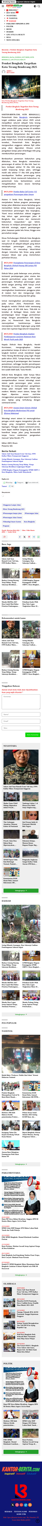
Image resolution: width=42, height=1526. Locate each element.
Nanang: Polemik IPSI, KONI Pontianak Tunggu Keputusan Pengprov (27, 1314)
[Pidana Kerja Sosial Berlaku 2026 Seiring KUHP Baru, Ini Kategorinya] (31, 1106)
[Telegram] (26, 1505)
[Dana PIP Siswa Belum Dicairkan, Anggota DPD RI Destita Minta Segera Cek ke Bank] (21, 1195)
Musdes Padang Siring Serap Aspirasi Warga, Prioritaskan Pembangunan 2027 (30, 1005)
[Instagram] (17, 1505)
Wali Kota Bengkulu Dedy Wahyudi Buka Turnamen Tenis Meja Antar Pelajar (26, 1337)
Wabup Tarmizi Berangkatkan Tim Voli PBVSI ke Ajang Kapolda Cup (27, 1325)
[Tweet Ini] (24, 537)
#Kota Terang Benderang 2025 (13, 509)
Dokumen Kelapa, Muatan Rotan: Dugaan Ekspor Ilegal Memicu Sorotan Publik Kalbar (30, 843)
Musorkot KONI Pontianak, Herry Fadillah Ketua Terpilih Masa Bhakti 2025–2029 (27, 1303)
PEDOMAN (33, 1512)
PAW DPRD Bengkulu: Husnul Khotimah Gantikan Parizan (20, 1238)
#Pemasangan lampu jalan (12, 513)
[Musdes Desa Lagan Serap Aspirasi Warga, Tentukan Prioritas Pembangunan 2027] (11, 995)
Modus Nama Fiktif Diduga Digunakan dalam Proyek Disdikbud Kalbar (11, 806)
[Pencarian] (39, 6)
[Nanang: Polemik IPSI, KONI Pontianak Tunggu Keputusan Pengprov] (9, 1314)
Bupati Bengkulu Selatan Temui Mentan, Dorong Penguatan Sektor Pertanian (31, 1135)
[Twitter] (13, 1505)
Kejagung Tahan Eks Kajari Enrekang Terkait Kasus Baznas (10, 1135)
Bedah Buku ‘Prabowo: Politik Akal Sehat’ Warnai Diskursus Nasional (20, 1076)
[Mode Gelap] (35, 6)
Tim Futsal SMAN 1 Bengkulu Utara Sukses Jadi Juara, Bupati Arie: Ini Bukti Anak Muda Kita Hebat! (27, 1349)
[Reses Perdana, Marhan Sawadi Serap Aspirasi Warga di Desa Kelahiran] (30, 1433)
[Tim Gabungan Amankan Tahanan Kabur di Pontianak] (12, 815)
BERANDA (5, 57)
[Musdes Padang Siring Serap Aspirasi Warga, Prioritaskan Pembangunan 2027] (31, 995)
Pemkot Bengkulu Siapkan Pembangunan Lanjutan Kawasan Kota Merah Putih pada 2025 (20, 337)
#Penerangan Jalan (31, 513)
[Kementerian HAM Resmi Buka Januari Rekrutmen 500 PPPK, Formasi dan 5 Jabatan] (12, 871)
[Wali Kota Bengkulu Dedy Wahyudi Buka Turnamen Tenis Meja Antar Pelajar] (9, 1336)
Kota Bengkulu (29, 522)
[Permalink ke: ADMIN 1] (3, 72)
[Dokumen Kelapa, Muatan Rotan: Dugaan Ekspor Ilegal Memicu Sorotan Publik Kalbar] (30, 834)
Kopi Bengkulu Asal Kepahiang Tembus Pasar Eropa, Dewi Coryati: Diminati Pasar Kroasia (21, 1256)
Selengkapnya (20, 891)
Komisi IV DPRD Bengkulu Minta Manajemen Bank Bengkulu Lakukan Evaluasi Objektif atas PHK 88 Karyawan (20, 1266)
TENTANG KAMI (20, 1512)
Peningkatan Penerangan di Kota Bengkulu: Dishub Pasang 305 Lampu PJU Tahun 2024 (22, 265)
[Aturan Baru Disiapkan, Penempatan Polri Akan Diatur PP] (11, 1145)
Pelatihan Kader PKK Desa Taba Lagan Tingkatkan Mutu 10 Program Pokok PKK (30, 604)
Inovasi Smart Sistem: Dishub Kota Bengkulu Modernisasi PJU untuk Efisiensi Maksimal (20, 410)
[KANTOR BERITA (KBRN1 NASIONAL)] (14, 6)
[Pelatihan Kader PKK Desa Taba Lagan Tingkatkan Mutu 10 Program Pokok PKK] (31, 595)
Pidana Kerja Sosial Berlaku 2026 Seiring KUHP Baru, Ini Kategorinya (29, 1115)
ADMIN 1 (9, 71)
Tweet (4, 486)
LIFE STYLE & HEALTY (18, 60)
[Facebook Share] (20, 537)
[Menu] (3, 6)
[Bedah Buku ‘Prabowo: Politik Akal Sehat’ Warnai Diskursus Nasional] (21, 1054)
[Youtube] (21, 1505)
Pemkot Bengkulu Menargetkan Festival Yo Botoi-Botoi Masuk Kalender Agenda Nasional (10, 1095)
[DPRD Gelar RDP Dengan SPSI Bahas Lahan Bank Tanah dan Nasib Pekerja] (30, 1414)
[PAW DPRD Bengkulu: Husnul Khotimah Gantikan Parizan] (12, 1433)
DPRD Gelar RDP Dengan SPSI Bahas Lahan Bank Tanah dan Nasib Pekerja (20, 1229)
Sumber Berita (12, 532)
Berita (12, 57)
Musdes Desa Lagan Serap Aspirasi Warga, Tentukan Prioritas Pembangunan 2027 (10, 1005)
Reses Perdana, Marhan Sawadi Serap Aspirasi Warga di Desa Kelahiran (21, 1247)
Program (6, 526)
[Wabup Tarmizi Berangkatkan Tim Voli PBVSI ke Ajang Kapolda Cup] (9, 1325)
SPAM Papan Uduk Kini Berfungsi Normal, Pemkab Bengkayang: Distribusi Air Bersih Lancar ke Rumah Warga (11, 862)
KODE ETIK (21, 1514)
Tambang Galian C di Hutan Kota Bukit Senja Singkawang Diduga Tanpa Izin (30, 806)
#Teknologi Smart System (12, 522)
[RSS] (30, 1505)
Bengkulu (23, 117)
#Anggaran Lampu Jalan (12, 505)
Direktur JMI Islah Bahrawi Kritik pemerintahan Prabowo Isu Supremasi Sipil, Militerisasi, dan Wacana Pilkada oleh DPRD (10, 1115)
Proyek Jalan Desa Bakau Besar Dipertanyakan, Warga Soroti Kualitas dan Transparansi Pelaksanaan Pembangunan (11, 843)
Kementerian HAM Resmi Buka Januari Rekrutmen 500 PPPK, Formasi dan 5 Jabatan (11, 881)
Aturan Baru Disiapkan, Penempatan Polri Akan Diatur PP (10, 1154)
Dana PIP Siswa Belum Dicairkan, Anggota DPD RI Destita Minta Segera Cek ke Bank (20, 1220)
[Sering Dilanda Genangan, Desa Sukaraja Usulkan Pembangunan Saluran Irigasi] (31, 552)
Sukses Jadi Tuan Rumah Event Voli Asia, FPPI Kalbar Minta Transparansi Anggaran (19, 455)
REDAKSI (8, 1512)
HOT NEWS (26, 57)
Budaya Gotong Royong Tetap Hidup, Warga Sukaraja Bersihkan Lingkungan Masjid (18, 466)
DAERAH (18, 57)
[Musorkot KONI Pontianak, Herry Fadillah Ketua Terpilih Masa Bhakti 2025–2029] (9, 1302)
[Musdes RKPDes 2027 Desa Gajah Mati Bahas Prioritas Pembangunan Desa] (11, 595)
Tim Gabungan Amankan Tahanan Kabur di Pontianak (11, 824)
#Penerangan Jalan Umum (12, 517)
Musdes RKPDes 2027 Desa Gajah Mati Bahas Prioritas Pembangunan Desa (10, 604)
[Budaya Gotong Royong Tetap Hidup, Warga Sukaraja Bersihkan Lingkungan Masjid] (11, 573)
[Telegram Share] (34, 537)
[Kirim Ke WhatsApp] (38, 537)
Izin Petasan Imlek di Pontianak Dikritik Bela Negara (29, 824)
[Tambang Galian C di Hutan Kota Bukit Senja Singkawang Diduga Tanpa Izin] (30, 796)
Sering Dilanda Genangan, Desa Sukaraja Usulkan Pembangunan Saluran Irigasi (20, 460)
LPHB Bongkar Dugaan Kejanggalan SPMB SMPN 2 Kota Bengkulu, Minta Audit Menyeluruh (21, 471)
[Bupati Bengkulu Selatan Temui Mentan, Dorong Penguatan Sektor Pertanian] (31, 1125)
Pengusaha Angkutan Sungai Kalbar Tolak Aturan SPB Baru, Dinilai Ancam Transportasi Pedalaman (29, 862)
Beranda (5, 50)
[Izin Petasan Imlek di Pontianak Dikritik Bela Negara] (30, 815)
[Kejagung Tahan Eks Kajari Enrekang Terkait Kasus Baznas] (11, 1125)
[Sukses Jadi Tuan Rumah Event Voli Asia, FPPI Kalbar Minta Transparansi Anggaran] (11, 552)
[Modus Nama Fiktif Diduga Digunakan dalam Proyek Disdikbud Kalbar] (12, 796)
